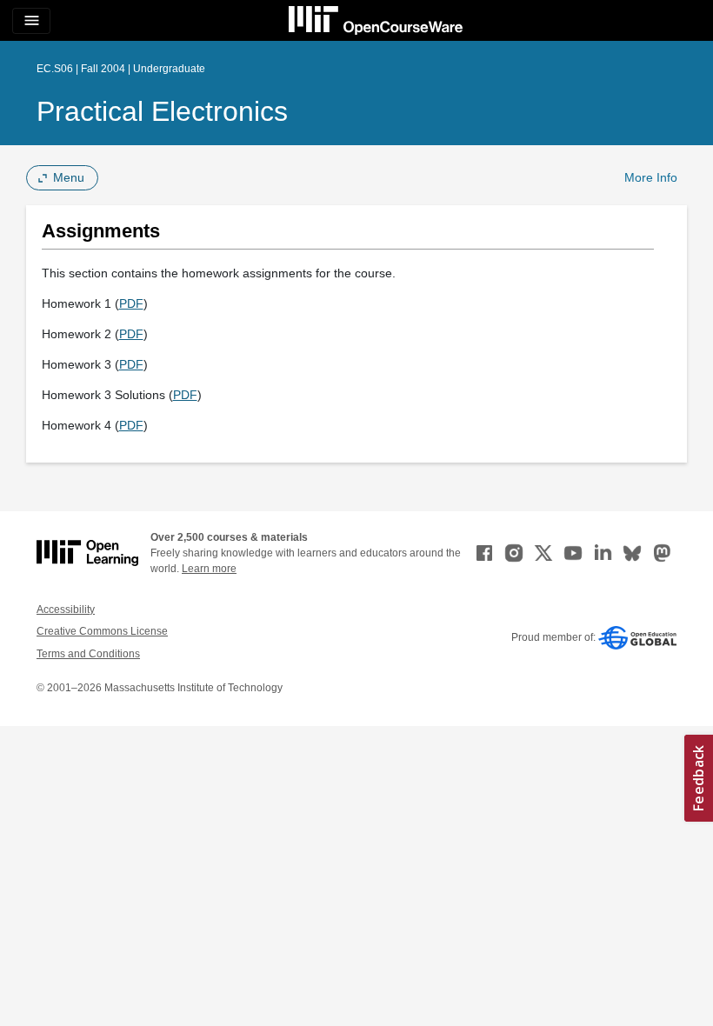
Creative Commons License (102, 631)
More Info (650, 177)
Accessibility (66, 609)
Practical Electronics (162, 111)
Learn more (209, 569)
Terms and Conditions (88, 654)
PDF (131, 303)
